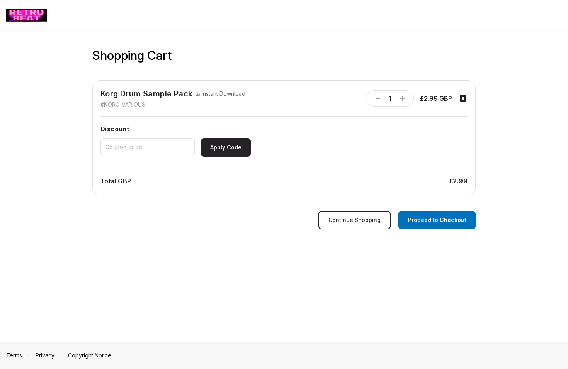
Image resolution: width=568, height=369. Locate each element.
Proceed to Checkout (437, 220)
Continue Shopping (354, 220)
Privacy (45, 355)
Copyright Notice (89, 355)
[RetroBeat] (26, 15)
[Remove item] (463, 98)
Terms (14, 355)
